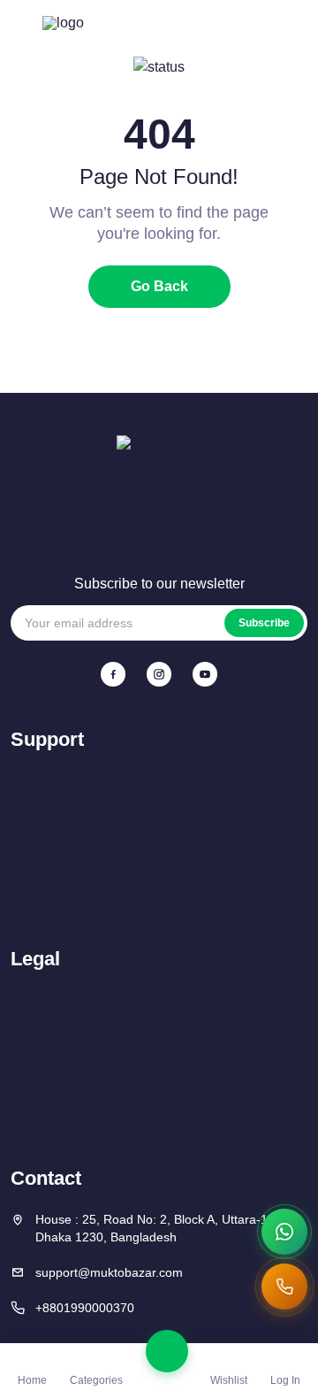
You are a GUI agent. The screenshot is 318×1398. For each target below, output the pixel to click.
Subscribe (264, 623)
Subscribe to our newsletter (159, 583)
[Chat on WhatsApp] (284, 1232)
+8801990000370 (84, 1308)
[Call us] (284, 1287)
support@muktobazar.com (109, 1272)
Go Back (159, 286)
